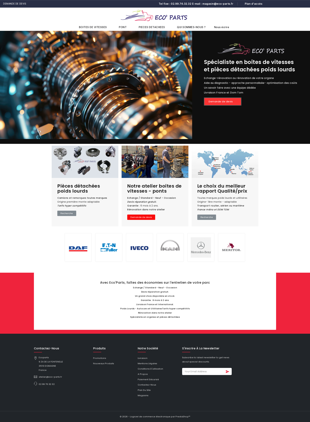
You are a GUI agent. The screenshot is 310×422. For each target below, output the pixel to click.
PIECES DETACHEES (152, 27)
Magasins (143, 395)
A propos (143, 374)
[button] (296, 18)
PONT (123, 27)
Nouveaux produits (103, 363)
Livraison (143, 358)
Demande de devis (14, 3)
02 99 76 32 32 (47, 384)
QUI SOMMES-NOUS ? (191, 27)
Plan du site (144, 390)
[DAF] (78, 247)
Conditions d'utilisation (150, 368)
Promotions (99, 358)
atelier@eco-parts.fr (50, 376)
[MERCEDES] (201, 247)
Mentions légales (147, 363)
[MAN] (170, 247)
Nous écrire (221, 27)
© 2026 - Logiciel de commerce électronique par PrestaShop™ (155, 416)
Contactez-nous (46, 348)
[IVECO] (139, 247)
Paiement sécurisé (148, 379)
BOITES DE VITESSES (93, 27)
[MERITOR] (231, 247)
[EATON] (109, 247)
